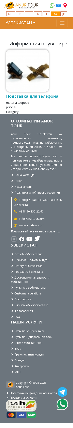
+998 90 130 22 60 (31, 211)
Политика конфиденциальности (33, 393)
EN (19, 14)
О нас (18, 181)
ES (29, 14)
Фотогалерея (23, 311)
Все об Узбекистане (28, 254)
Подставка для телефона (32, 96)
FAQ (17, 317)
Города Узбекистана (28, 272)
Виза (17, 348)
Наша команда (24, 175)
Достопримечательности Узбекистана (30, 280)
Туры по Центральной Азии (33, 337)
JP (63, 14)
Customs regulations (28, 293)
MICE (17, 372)
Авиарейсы (21, 366)
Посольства (22, 299)
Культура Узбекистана (30, 287)
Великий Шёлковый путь (31, 260)
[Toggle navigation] (62, 23)
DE (10, 14)
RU (55, 14)
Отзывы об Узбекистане (31, 305)
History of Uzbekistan (28, 266)
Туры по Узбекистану (29, 331)
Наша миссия (23, 187)
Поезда (19, 360)
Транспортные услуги (29, 354)
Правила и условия (23, 397)
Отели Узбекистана (28, 343)
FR (37, 14)
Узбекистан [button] (18, 23)
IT (46, 14)
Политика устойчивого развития (37, 192)
